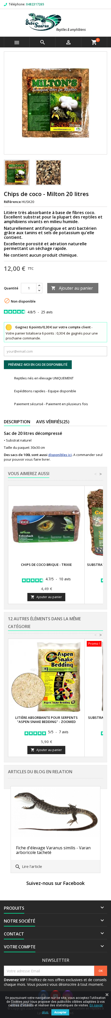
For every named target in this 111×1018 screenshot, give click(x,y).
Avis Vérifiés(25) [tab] (52, 422)
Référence (12, 201)
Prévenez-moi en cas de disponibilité (37, 364)
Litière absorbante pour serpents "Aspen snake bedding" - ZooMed (46, 719)
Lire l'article (28, 867)
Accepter (60, 1012)
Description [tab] (17, 422)
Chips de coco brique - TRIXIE (46, 564)
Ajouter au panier (72, 288)
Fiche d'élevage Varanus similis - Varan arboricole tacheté (53, 850)
